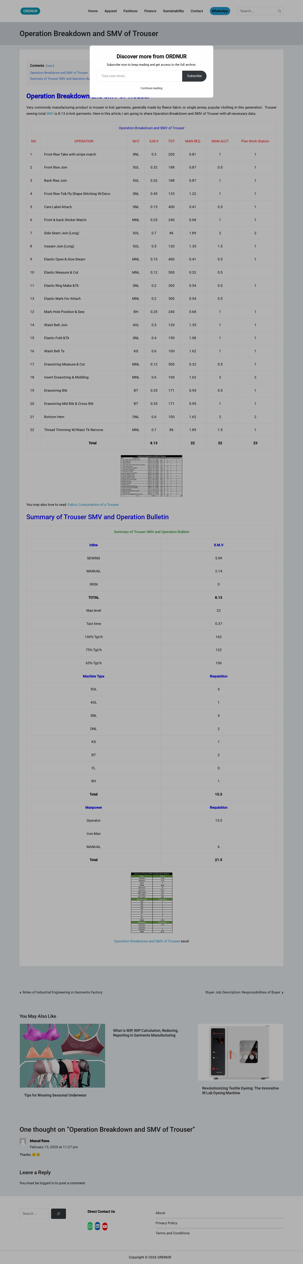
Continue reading (151, 88)
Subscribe (194, 76)
